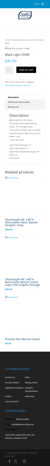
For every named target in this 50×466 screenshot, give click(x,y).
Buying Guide (31, 382)
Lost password (11, 401)
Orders (8, 396)
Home (7, 40)
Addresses (30, 396)
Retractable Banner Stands (23, 40)
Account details (12, 382)
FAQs (27, 377)
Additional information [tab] (19, 102)
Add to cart (26, 70)
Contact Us (10, 377)
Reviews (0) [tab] (13, 107)
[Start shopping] (44, 25)
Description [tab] (13, 97)
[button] (37, 4)
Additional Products (14, 387)
